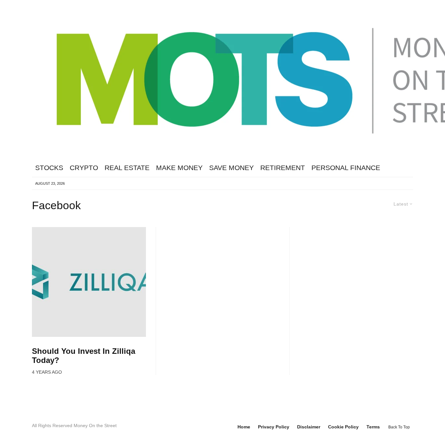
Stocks (49, 167)
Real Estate (127, 167)
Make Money (179, 167)
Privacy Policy (273, 426)
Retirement (282, 167)
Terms (373, 426)
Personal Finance (345, 167)
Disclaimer (308, 426)
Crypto (84, 167)
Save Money (231, 167)
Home (243, 426)
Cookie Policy (343, 426)
